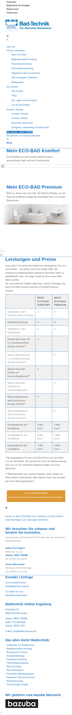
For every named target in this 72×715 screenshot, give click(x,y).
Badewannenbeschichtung (19, 648)
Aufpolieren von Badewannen (21, 645)
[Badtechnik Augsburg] (29, 32)
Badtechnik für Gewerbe (18, 5)
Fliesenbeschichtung (16, 659)
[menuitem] (37, 2)
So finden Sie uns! (14, 591)
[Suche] (8, 139)
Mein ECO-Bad (14, 666)
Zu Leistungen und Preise (35, 520)
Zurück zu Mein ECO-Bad (17, 516)
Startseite (11, 2)
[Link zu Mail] (8, 36)
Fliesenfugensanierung (17, 663)
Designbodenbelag (15, 656)
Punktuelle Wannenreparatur (20, 673)
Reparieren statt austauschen (21, 677)
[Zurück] (1, 251)
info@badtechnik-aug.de (17, 586)
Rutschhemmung (15, 681)
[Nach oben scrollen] (1, 713)
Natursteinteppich (15, 670)
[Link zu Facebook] (7, 39)
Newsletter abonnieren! (16, 595)
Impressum (12, 12)
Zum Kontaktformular (15, 582)
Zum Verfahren (38, 516)
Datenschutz (13, 9)
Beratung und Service (17, 652)
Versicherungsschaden (17, 684)
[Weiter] (3, 251)
